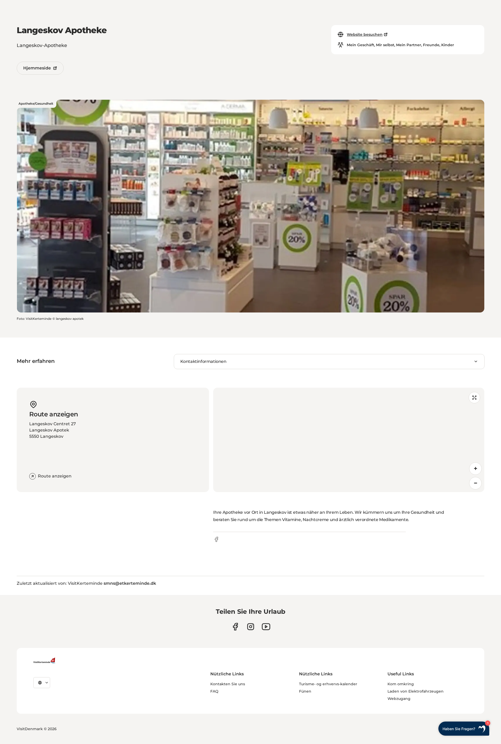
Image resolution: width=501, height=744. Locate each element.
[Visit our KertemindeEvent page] (266, 626)
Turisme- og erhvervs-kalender (328, 684)
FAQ (214, 691)
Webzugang (398, 698)
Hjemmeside (37, 68)
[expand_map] (474, 397)
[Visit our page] (235, 626)
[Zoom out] (475, 483)
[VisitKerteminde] (44, 660)
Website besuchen (365, 34)
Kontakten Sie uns (227, 684)
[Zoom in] (475, 468)
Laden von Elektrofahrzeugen (415, 691)
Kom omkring (400, 684)
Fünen (305, 691)
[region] (348, 440)
